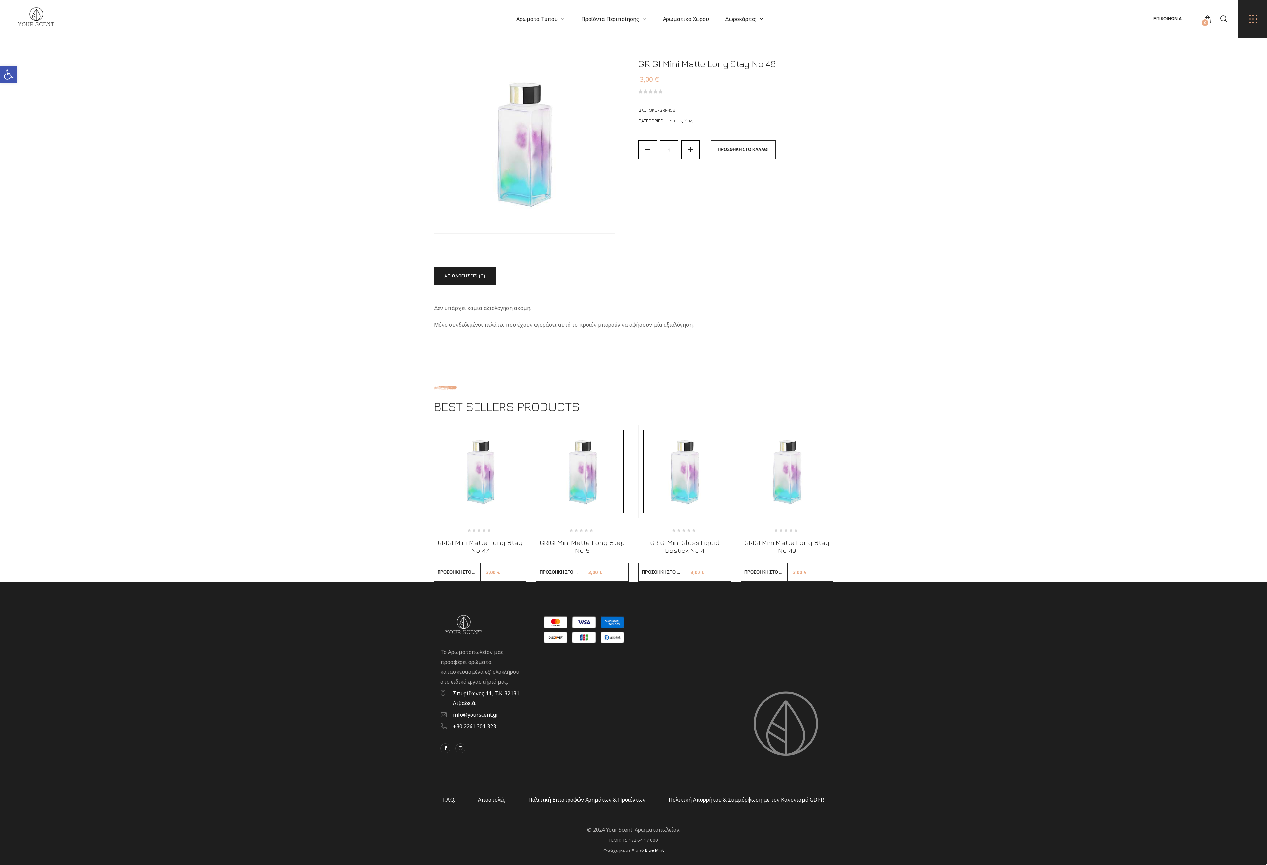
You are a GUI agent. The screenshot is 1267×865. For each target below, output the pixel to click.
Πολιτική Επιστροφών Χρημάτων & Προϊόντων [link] (587, 799)
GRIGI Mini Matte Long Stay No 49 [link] (786, 546)
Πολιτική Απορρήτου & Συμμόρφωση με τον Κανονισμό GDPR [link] (746, 799)
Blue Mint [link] (654, 850)
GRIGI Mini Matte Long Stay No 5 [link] (582, 546)
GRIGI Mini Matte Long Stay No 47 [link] (480, 546)
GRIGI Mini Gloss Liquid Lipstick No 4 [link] (685, 546)
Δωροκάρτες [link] (740, 19)
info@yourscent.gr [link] (475, 714)
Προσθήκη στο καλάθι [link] (459, 572)
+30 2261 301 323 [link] (474, 726)
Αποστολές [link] (491, 799)
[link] (8, 74)
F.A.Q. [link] (449, 799)
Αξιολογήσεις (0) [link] (464, 275)
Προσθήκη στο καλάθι (743, 149)
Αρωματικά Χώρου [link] (686, 19)
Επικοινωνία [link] (1167, 19)
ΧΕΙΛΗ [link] (690, 120)
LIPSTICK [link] (674, 120)
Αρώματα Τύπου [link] (537, 19)
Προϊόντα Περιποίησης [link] (610, 19)
